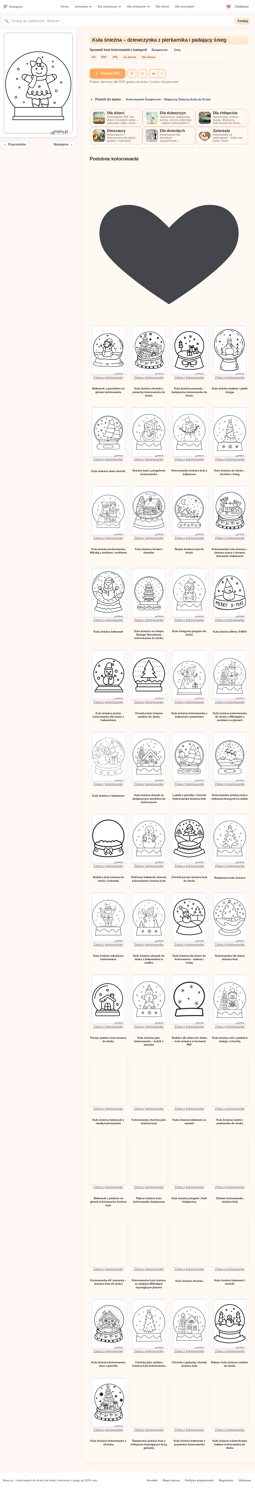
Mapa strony (171, 1480)
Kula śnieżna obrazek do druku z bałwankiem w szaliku (149, 959)
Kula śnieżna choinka (189, 1280)
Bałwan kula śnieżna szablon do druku (229, 1364)
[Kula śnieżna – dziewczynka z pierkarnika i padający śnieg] (38, 136)
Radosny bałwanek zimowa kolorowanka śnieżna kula (148, 878)
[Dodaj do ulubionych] (153, 73)
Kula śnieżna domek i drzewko (148, 550)
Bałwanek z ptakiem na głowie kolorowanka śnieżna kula (108, 1202)
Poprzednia (17, 144)
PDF (104, 57)
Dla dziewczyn (107, 6)
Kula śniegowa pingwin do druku (189, 633)
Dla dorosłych (184, 6)
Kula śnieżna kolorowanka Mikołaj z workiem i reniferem (108, 550)
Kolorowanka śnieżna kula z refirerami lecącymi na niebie (229, 796)
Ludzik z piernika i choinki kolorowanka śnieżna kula (189, 796)
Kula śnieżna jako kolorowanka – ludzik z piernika (148, 1041)
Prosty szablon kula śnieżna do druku (108, 1039)
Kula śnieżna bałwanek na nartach (189, 1121)
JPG (115, 57)
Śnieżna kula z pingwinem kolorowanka (148, 472)
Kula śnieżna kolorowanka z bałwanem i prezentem (189, 715)
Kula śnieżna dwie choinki (108, 471)
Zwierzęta (81, 6)
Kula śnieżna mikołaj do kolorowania (108, 957)
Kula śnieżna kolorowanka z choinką (108, 1442)
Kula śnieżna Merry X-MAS (230, 631)
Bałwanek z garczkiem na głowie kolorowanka (108, 390)
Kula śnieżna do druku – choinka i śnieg (229, 472)
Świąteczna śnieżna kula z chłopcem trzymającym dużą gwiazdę (149, 1444)
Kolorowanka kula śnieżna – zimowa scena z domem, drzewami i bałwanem (230, 552)
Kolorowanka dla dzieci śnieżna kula (230, 957)
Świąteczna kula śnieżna (230, 877)
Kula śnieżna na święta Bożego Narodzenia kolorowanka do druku (148, 635)
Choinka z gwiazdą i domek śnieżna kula (189, 1364)
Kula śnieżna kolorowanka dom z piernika (108, 1364)
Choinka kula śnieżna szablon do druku (149, 715)
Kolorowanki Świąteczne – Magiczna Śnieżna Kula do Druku (168, 99)
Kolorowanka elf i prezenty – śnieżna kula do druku (108, 1282)
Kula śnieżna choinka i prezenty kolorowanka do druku (148, 392)
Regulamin (226, 1480)
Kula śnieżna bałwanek (108, 631)
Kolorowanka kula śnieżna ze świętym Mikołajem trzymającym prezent (149, 1284)
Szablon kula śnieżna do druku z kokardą (108, 878)
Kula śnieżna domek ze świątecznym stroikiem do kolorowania (148, 798)
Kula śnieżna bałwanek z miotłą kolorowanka (108, 1121)
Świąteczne (159, 50)
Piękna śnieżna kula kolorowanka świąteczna (149, 1200)
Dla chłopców (136, 6)
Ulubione (244, 1480)
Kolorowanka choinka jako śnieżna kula (149, 1121)
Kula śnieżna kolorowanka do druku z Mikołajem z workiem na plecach (230, 717)
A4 (93, 57)
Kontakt (152, 1480)
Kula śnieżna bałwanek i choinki (229, 1282)
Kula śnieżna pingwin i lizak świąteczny (189, 1200)
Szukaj (242, 21)
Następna (61, 144)
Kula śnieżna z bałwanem (108, 795)
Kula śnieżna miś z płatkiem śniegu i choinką (230, 1039)
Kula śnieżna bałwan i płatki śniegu (230, 390)
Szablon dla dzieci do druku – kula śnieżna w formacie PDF (189, 1041)
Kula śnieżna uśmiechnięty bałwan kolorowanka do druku (229, 1444)
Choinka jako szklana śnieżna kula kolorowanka (148, 1364)
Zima (177, 50)
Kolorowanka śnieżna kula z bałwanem (189, 472)
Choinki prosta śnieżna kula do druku (189, 878)
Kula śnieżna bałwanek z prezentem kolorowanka (189, 1442)
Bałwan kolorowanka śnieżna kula (229, 1200)
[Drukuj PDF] (131, 73)
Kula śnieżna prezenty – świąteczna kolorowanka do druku (189, 392)
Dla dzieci (162, 6)
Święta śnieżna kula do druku (189, 550)
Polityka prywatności (199, 1480)
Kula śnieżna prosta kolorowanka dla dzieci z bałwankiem (108, 717)
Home (65, 6)
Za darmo (129, 57)
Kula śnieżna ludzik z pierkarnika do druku (229, 1121)
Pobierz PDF (110, 73)
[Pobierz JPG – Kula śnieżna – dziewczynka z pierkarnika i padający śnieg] (142, 73)
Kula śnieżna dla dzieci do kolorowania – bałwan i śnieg (189, 959)
